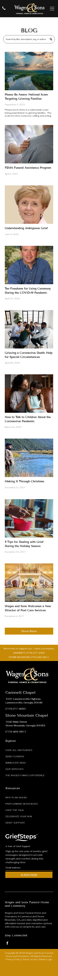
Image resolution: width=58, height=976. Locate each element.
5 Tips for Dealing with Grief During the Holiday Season (24, 544)
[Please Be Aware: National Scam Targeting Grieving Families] (29, 71)
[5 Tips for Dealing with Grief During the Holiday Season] (29, 518)
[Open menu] (52, 8)
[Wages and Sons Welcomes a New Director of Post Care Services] (29, 582)
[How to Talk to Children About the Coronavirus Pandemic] (29, 393)
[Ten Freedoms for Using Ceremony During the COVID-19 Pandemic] (29, 265)
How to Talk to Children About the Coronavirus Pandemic (28, 419)
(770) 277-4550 (15, 708)
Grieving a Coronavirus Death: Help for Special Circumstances (28, 355)
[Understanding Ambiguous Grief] (29, 204)
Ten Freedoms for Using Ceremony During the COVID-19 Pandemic (28, 290)
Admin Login (45, 959)
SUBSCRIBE (29, 875)
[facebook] (7, 943)
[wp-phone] (4, 10)
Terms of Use (30, 959)
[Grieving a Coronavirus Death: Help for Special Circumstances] (29, 329)
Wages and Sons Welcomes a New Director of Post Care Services (28, 608)
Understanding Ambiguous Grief (26, 228)
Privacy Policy (13, 959)
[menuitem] (29, 749)
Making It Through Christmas (24, 481)
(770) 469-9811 (15, 731)
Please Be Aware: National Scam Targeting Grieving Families (26, 96)
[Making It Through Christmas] (29, 458)
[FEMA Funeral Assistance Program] (29, 144)
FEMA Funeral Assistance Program (28, 167)
